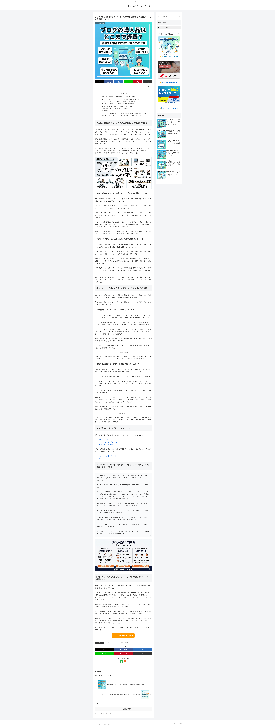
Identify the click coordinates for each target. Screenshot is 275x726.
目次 (121, 93)
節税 (123, 642)
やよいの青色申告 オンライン (104, 439)
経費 (127, 642)
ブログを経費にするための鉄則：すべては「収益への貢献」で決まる (121, 99)
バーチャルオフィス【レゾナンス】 (106, 456)
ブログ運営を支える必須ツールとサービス (113, 110)
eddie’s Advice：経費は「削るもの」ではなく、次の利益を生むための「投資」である (124, 113)
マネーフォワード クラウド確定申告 (106, 442)
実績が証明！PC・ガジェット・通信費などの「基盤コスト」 (119, 106)
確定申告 (118, 642)
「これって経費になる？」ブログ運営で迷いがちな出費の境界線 (118, 96)
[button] (147, 81)
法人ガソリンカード (102, 458)
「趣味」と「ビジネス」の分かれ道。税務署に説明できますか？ (119, 101)
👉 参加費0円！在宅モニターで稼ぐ (169, 56)
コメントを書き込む (123, 709)
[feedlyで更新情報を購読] (121, 661)
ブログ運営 (108, 642)
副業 (113, 642)
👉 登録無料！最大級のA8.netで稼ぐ (169, 82)
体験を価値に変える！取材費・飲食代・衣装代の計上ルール (118, 108)
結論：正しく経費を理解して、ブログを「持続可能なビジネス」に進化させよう (122, 115)
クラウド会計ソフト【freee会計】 (106, 444)
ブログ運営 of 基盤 (99, 642)
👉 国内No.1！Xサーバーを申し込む (169, 108)
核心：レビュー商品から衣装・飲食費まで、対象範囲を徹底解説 (118, 103)
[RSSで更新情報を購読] (125, 661)
